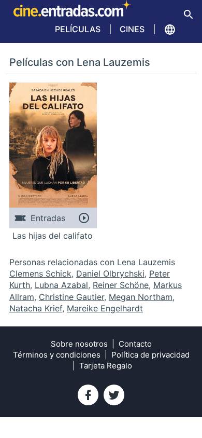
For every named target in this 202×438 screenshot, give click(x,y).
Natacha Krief (35, 308)
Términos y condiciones (56, 355)
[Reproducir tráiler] (83, 218)
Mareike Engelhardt (105, 308)
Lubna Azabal (61, 285)
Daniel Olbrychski (110, 273)
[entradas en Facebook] (88, 395)
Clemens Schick (40, 273)
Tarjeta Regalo (105, 366)
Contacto (135, 344)
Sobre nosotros (79, 344)
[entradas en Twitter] (114, 395)
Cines (132, 29)
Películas (77, 29)
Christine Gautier (71, 297)
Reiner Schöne (121, 285)
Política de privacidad (150, 355)
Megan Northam (140, 297)
